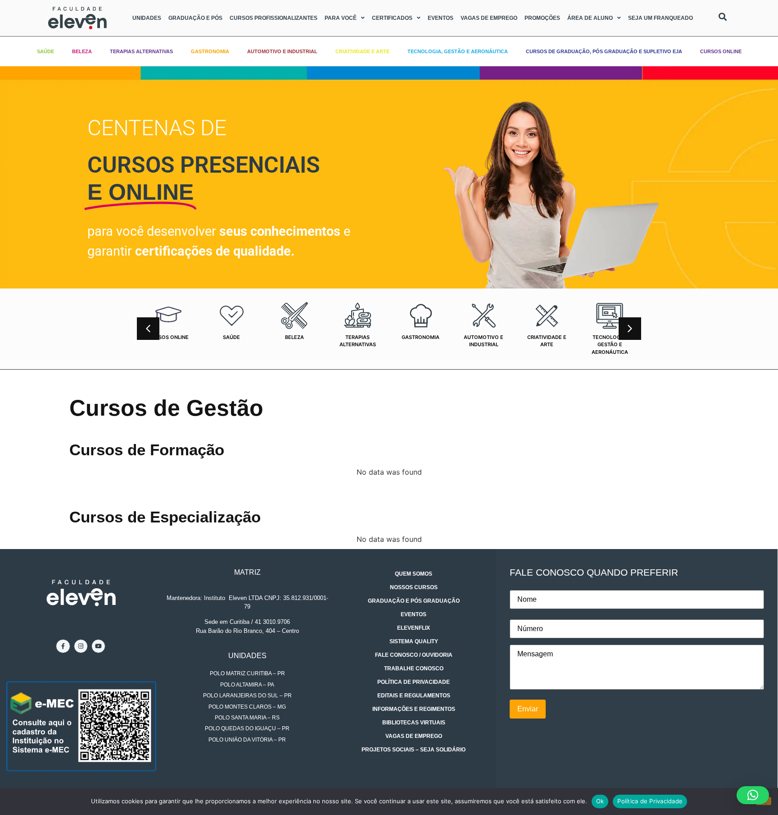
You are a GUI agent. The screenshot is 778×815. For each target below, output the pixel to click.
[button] (630, 328)
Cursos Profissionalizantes (273, 18)
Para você (341, 18)
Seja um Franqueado (660, 18)
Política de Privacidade (413, 682)
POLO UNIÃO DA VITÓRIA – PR (247, 740)
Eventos (440, 18)
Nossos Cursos (414, 587)
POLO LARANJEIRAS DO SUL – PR (247, 695)
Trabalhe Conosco (413, 668)
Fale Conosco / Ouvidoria (413, 655)
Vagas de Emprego (489, 18)
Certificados (392, 18)
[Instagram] (81, 646)
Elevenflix (413, 628)
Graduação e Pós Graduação (414, 601)
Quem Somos (413, 574)
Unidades (146, 18)
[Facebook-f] (63, 646)
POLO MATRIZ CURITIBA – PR (247, 673)
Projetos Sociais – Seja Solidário (414, 749)
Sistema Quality (413, 641)
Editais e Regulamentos (413, 695)
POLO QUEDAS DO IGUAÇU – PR (247, 728)
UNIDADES (247, 655)
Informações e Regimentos (413, 709)
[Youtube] (98, 646)
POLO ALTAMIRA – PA (247, 685)
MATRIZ (247, 572)
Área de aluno (590, 18)
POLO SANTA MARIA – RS (247, 717)
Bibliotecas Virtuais (413, 722)
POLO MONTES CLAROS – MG (247, 707)
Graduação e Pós (195, 18)
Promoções (542, 18)
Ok (600, 801)
